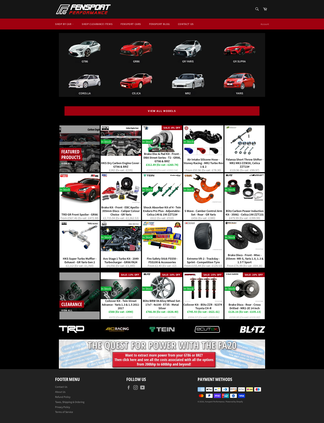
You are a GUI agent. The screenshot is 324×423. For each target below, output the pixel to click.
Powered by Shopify (234, 401)
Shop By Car (63, 24)
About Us (60, 392)
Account (265, 24)
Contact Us (186, 24)
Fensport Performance (215, 401)
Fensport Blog (159, 24)
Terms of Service (64, 412)
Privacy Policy (62, 407)
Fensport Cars (131, 24)
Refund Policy (62, 397)
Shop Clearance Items (97, 24)
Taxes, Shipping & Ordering (69, 402)
